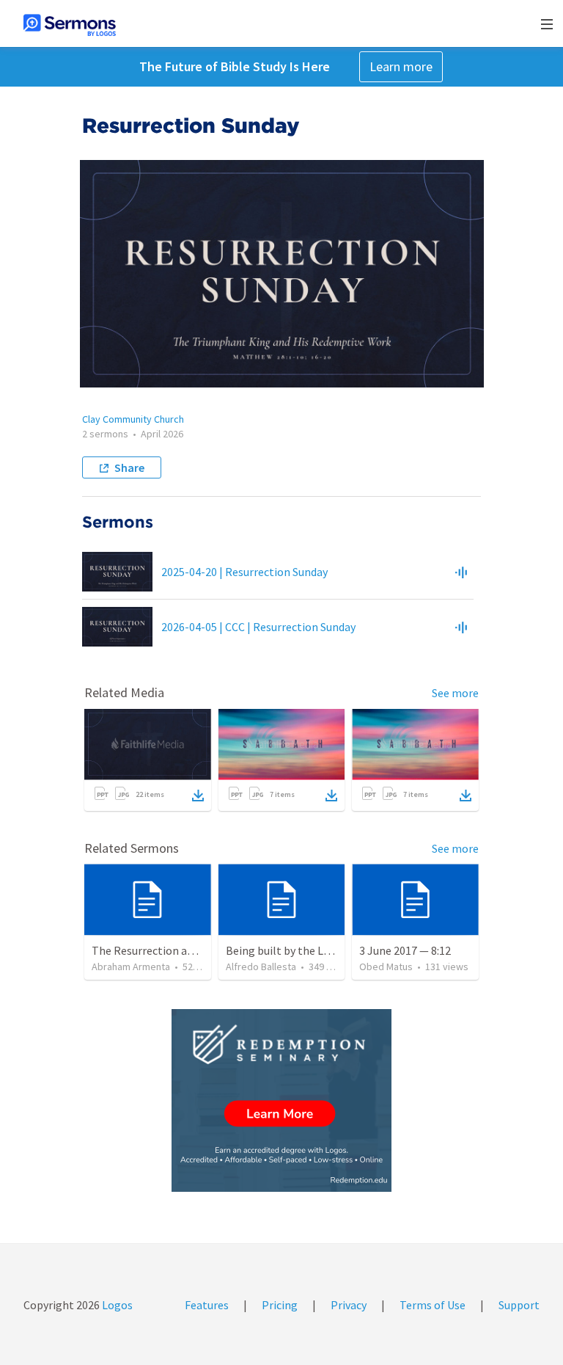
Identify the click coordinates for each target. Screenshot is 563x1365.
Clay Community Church (133, 419)
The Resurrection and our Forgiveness (186, 950)
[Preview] (461, 572)
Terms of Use (433, 1304)
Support (519, 1304)
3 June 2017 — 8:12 (405, 950)
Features (207, 1304)
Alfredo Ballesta (261, 966)
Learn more (401, 66)
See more (455, 692)
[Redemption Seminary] (281, 1100)
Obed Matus (386, 966)
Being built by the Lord (283, 950)
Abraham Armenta (131, 966)
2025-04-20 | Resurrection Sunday (244, 571)
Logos (116, 1304)
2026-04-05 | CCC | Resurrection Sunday (258, 626)
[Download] (198, 795)
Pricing (280, 1304)
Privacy (349, 1304)
